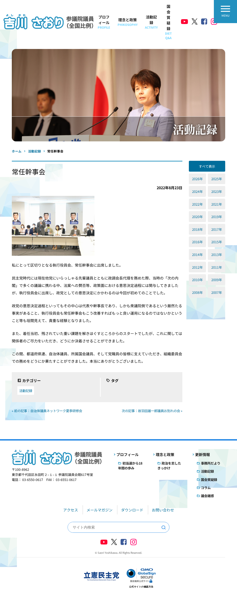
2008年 (197, 292)
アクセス (70, 510)
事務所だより (210, 463)
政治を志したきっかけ (169, 465)
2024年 (197, 191)
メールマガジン (99, 510)
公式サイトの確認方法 (141, 586)
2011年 (216, 267)
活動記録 (151, 22)
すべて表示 (207, 166)
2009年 (216, 279)
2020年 (197, 216)
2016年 (197, 241)
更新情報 (202, 454)
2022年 (197, 204)
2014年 (197, 254)
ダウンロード (132, 510)
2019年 (216, 216)
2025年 (216, 178)
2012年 (197, 267)
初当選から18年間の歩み (130, 465)
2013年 (216, 254)
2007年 (216, 292)
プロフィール (104, 22)
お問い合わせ (163, 510)
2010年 (197, 279)
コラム (206, 487)
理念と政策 (127, 22)
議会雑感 (207, 495)
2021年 (216, 204)
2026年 (197, 178)
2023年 (216, 191)
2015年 (216, 241)
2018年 (197, 229)
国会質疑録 (168, 21)
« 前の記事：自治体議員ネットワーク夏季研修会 (47, 410)
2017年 (216, 229)
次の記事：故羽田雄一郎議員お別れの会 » (152, 410)
